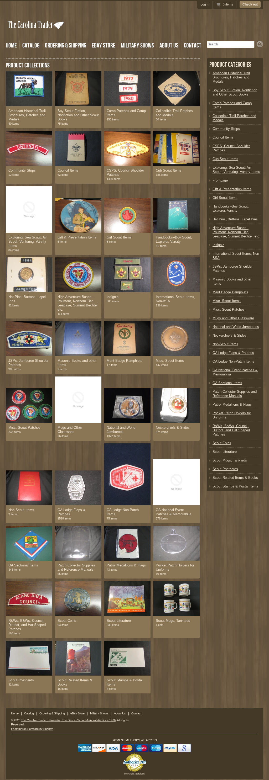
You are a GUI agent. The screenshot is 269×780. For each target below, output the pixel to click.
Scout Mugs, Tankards (173, 621)
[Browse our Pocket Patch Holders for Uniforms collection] (176, 543)
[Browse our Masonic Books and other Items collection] (78, 338)
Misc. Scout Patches (24, 427)
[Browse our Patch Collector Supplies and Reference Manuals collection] (78, 543)
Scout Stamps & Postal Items (125, 682)
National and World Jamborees (121, 430)
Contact (192, 45)
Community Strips (22, 170)
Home (11, 45)
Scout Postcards (21, 680)
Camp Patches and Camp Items (126, 113)
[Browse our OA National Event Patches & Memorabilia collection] (176, 482)
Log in (204, 4)
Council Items (68, 170)
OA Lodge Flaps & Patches (71, 512)
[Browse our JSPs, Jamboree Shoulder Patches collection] (29, 338)
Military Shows (137, 45)
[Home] (36, 32)
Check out (250, 4)
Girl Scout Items (119, 237)
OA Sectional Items (23, 565)
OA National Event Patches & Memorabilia (173, 512)
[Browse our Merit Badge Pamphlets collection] (127, 338)
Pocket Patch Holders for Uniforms (175, 567)
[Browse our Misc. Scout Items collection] (176, 338)
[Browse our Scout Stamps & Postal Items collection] (127, 658)
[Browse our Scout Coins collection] (78, 598)
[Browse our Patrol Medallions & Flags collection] (127, 543)
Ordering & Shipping (65, 45)
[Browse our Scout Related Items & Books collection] (78, 658)
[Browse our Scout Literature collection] (127, 598)
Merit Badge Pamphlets (124, 361)
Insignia (112, 297)
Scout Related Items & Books (75, 682)
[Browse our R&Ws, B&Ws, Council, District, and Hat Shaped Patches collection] (29, 598)
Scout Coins (67, 621)
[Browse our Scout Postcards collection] (29, 658)
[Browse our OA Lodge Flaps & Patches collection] (78, 487)
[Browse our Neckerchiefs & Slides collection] (176, 405)
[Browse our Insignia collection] (127, 274)
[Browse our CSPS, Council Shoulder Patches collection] (127, 148)
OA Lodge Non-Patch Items (123, 512)
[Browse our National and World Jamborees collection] (127, 405)
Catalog (30, 45)
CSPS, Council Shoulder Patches (125, 172)
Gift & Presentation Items (77, 237)
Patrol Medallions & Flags (126, 565)
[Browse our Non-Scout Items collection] (29, 487)
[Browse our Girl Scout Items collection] (127, 215)
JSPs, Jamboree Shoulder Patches (28, 363)
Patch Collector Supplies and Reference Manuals (76, 567)
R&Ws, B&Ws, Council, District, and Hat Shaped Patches (27, 625)
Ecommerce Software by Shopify (32, 728)
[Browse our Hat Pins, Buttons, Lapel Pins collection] (29, 274)
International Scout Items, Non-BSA (175, 299)
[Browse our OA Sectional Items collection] (29, 543)
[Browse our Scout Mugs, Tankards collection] (176, 598)
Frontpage (220, 180)
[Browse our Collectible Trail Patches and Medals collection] (176, 88)
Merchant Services (134, 773)
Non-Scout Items (21, 510)
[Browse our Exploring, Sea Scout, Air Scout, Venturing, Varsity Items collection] (29, 209)
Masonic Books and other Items (77, 363)
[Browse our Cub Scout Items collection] (176, 148)
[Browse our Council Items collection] (78, 148)
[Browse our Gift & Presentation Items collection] (78, 215)
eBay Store (103, 45)
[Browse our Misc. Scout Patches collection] (29, 405)
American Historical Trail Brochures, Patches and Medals (27, 115)
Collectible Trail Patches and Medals (174, 113)
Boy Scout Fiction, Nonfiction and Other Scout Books (78, 115)
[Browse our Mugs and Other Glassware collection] (78, 399)
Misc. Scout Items (170, 361)
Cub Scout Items (169, 170)
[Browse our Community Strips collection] (29, 148)
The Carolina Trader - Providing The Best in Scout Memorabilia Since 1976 (68, 720)
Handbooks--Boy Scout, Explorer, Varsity (174, 239)
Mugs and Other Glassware (70, 430)
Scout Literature (119, 621)
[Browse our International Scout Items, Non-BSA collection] (176, 274)
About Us (168, 45)
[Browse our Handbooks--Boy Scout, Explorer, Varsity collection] (176, 215)
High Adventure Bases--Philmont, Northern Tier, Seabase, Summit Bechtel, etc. (78, 303)
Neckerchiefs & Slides (173, 427)
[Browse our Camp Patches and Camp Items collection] (127, 88)
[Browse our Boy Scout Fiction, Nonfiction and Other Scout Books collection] (78, 88)
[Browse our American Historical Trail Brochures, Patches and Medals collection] (29, 88)
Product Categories (230, 64)
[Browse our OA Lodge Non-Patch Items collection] (127, 474)
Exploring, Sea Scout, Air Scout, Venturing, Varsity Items (27, 241)
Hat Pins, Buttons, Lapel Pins (27, 299)
